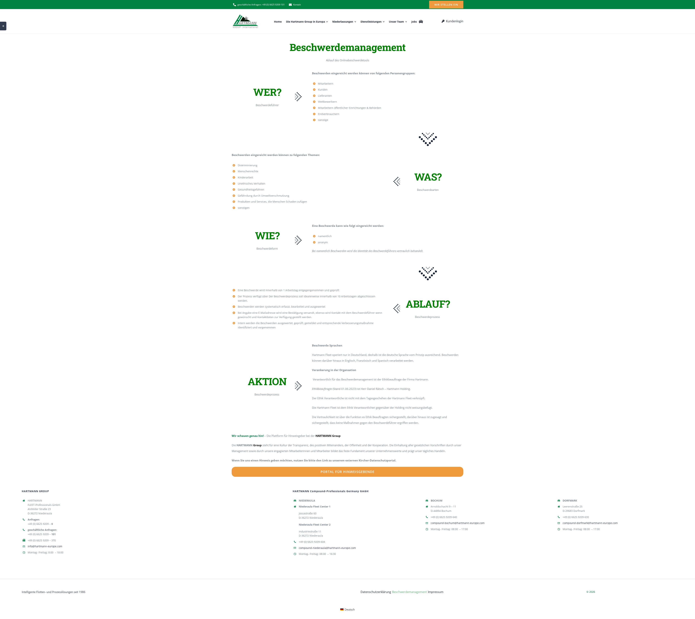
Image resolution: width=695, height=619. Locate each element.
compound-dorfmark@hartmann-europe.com (590, 523)
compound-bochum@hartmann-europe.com (458, 523)
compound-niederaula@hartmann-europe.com (327, 548)
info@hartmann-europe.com (45, 546)
